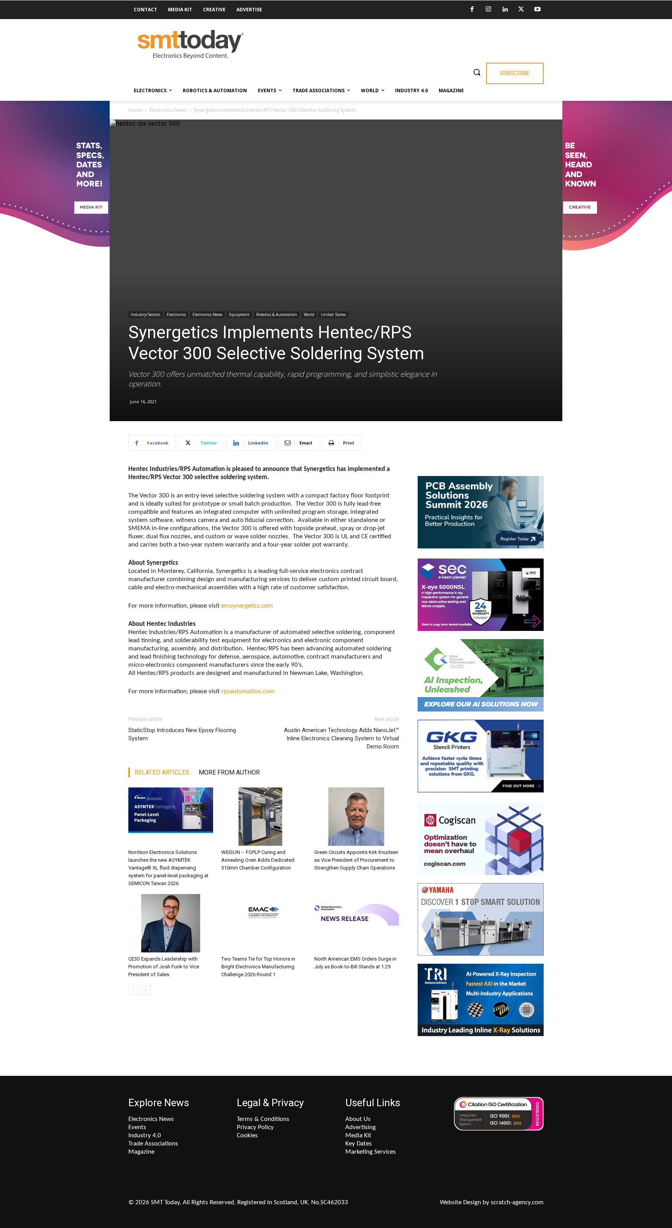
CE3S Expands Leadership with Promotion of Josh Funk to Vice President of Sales (163, 966)
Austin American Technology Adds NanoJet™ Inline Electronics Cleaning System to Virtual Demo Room (341, 738)
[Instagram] (488, 10)
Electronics (176, 314)
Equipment (239, 314)
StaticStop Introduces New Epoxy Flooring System (182, 734)
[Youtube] (537, 10)
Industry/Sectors (145, 314)
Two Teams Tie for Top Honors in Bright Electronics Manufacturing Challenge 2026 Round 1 (258, 966)
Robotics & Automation (276, 314)
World (309, 314)
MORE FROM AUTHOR (229, 772)
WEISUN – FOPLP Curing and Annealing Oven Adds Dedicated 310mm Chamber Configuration (257, 860)
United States (333, 314)
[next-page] (145, 990)
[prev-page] (133, 990)
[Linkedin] (505, 10)
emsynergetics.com (247, 606)
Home (135, 110)
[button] (476, 72)
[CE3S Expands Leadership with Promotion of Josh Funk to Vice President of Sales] (170, 923)
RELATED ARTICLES (162, 772)
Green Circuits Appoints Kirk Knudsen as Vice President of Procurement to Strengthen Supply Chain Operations (356, 860)
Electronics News (167, 110)
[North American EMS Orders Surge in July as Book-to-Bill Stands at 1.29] (356, 923)
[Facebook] (472, 10)
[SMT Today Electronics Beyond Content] (190, 44)
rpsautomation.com (248, 691)
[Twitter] (521, 10)
